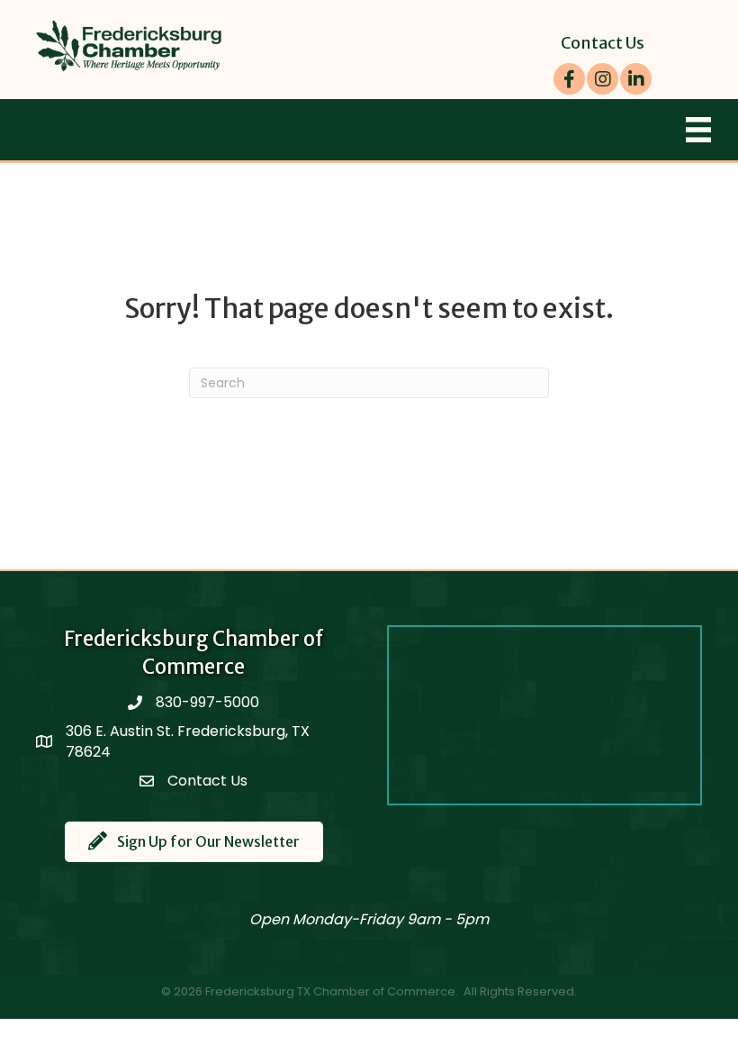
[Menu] (698, 129)
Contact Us (602, 42)
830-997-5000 (207, 702)
